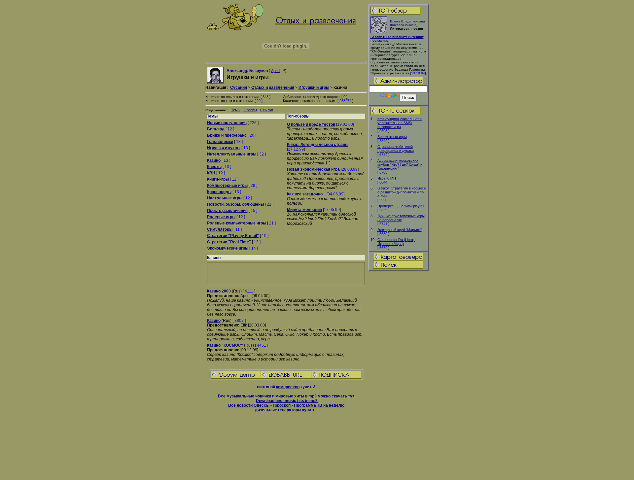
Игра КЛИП (386, 178)
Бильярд (216, 129)
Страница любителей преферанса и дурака (395, 149)
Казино (214, 160)
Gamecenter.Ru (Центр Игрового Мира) (396, 242)
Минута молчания (304, 209)
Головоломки (220, 141)
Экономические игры (227, 248)
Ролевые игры (221, 217)
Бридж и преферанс (227, 135)
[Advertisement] (398, 376)
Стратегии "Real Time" (229, 242)
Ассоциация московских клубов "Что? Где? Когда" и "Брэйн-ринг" (399, 164)
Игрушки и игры (314, 87)
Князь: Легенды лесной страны (317, 144)
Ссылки (266, 110)
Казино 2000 (219, 291)
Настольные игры (224, 198)
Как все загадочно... (306, 194)
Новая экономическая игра (313, 169)
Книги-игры (218, 179)
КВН (211, 173)
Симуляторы (219, 229)
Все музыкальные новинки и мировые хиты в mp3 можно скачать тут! (287, 396)
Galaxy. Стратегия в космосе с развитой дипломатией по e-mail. (401, 192)
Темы (235, 110)
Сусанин (238, 87)
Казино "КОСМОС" (225, 345)
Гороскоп (282, 405)
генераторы (289, 410)
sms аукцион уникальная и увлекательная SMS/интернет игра (399, 123)
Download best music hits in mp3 (287, 400)
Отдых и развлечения (272, 87)
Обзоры (250, 110)
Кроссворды (219, 191)
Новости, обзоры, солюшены (235, 204)
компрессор (287, 387)
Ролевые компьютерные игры (236, 223)
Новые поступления (227, 122)
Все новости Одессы (248, 405)
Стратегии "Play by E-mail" (233, 235)
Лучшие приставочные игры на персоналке (401, 218)
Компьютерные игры (227, 185)
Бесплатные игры (392, 137)
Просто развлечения (227, 210)
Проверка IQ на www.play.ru (400, 206)
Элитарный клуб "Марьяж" (399, 230)
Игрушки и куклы (223, 148)
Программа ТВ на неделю (319, 405)
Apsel (275, 71)
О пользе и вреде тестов (311, 124)
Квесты (214, 166)
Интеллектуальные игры (231, 154)
